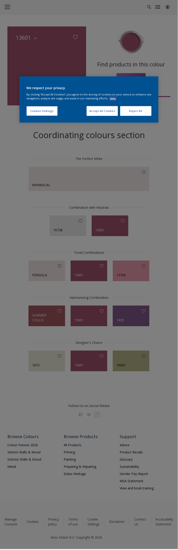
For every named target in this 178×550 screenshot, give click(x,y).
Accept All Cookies (102, 111)
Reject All (135, 111)
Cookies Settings (42, 111)
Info (113, 98)
